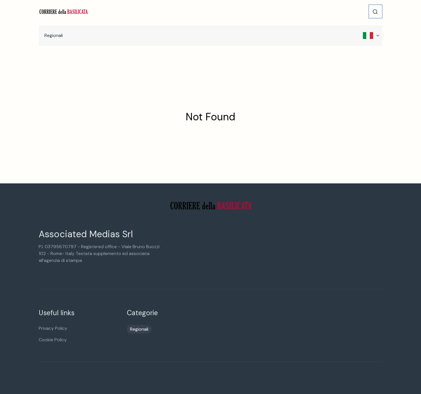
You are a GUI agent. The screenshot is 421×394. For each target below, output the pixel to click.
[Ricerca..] (375, 12)
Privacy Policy (53, 328)
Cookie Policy (53, 340)
